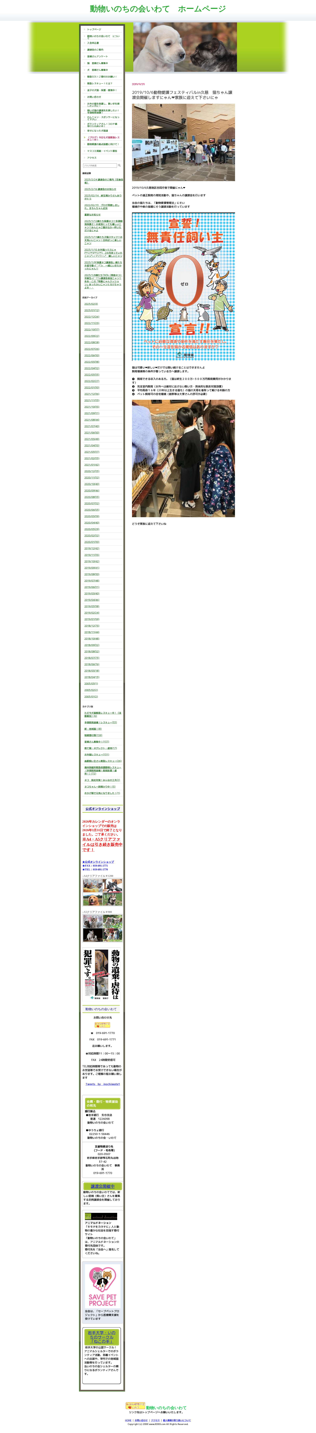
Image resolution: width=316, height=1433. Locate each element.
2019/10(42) (91, 561)
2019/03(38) (91, 606)
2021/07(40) (91, 426)
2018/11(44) (91, 632)
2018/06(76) (91, 664)
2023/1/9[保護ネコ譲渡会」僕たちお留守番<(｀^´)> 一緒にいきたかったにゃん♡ (103, 265)
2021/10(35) (91, 406)
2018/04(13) (91, 677)
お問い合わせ (141, 1420)
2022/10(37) (91, 329)
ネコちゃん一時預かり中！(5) (99, 786)
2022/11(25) (91, 323)
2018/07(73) (91, 657)
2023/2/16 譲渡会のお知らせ (100, 189)
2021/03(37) (91, 451)
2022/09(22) (91, 336)
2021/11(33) (91, 400)
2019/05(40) (91, 593)
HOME (128, 1420)
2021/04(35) (91, 445)
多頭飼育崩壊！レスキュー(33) (100, 722)
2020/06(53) (91, 509)
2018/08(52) (91, 651)
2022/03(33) (91, 374)
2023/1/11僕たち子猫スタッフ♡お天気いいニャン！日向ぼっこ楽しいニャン (103, 240)
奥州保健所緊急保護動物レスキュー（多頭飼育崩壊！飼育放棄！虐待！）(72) (102, 770)
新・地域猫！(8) (93, 728)
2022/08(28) (91, 342)
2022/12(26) (91, 316)
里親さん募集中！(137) (96, 741)
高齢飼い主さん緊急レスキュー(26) (102, 761)
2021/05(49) (91, 439)
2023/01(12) (91, 310)
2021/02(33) (91, 458)
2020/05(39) (91, 516)
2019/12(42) (91, 548)
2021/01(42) (91, 464)
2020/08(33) (91, 497)
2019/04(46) (91, 599)
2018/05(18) (91, 670)
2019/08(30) (91, 574)
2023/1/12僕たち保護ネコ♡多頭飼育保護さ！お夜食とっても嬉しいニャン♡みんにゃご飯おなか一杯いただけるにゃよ (103, 225)
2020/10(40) (91, 484)
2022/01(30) (91, 387)
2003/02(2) (91, 690)
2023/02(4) (91, 303)
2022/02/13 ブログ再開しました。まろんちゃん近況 (101, 207)
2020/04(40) (91, 522)
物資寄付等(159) (93, 735)
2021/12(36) (91, 394)
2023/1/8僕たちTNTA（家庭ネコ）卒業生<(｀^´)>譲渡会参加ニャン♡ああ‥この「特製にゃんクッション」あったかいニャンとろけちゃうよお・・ (103, 281)
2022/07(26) (91, 349)
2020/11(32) (91, 477)
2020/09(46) (91, 490)
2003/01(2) (91, 696)
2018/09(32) (91, 645)
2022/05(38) (91, 361)
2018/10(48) (91, 638)
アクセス (155, 1420)
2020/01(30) (91, 542)
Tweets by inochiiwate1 (103, 1084)
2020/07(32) (91, 503)
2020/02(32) (91, 535)
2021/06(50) (91, 432)
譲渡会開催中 (103, 1186)
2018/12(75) (91, 625)
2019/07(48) (91, 580)
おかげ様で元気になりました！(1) (102, 793)
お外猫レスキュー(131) (96, 754)
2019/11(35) (91, 555)
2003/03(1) (91, 683)
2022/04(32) (91, 368)
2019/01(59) (91, 619)
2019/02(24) (91, 612)
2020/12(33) (91, 471)
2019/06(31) (91, 587)
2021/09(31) (91, 413)
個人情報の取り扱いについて (177, 1420)
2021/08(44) (91, 419)
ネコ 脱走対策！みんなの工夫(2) (102, 780)
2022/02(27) (91, 381)
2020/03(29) (91, 529)
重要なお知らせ (92, 214)
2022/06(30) (91, 355)
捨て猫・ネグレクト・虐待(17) (100, 748)
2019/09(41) (91, 567)
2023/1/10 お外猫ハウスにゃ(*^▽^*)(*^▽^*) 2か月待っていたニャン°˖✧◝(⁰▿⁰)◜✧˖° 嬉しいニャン (103, 253)
